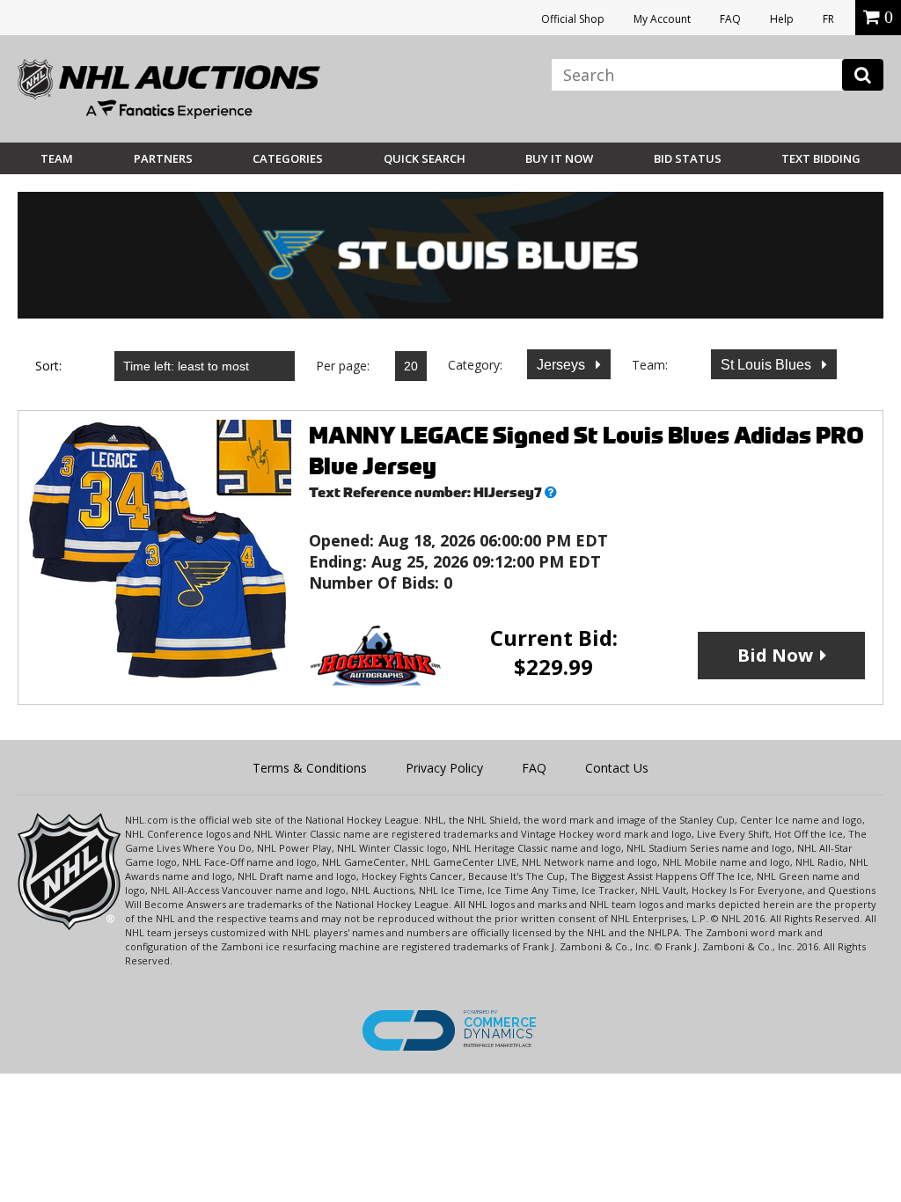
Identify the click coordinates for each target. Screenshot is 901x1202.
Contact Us (616, 767)
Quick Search (424, 158)
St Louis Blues (768, 364)
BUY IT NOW (559, 158)
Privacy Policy (444, 767)
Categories (288, 158)
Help (782, 18)
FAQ (730, 18)
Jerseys (563, 364)
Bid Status (688, 158)
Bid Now (775, 655)
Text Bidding (821, 158)
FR (828, 18)
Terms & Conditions (310, 767)
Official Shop (572, 18)
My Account (662, 18)
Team (56, 158)
